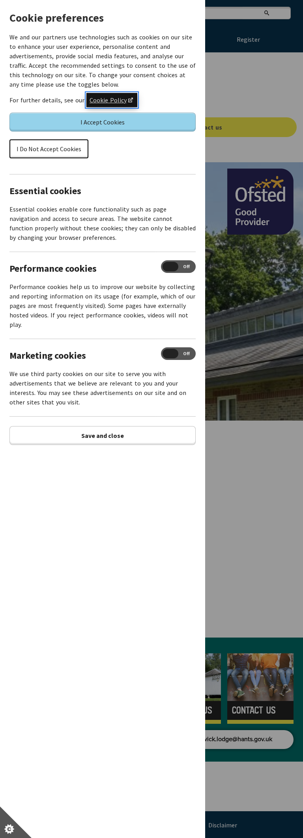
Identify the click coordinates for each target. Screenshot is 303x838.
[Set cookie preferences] (16, 822)
